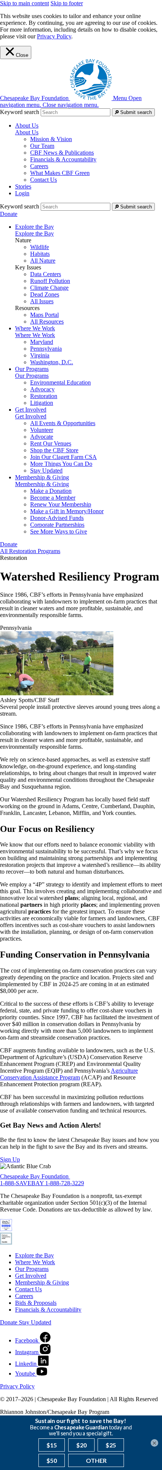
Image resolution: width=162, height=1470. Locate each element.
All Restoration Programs (30, 551)
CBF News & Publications (62, 152)
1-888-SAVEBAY (22, 1183)
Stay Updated (46, 470)
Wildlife (39, 247)
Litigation (41, 403)
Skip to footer (66, 3)
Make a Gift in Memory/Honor (67, 511)
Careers (39, 166)
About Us (26, 132)
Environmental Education (60, 382)
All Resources (47, 321)
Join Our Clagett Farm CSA (63, 457)
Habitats (40, 254)
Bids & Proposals (36, 1303)
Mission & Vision (51, 139)
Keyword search (19, 112)
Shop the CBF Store (54, 450)
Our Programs (32, 375)
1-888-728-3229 (64, 1183)
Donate (8, 214)
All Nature (42, 260)
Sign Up (10, 1159)
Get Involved (30, 416)
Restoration (43, 396)
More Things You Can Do (61, 464)
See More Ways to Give (58, 531)
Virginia (39, 355)
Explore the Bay (34, 233)
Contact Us (43, 179)
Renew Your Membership (60, 504)
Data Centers (45, 274)
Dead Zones (44, 294)
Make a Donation (51, 491)
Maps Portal (44, 315)
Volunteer (41, 430)
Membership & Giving (42, 484)
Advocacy (42, 389)
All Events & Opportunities (62, 423)
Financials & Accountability (63, 159)
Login (22, 193)
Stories (23, 186)
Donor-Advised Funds (57, 518)
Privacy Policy (54, 36)
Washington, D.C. (51, 362)
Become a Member (52, 497)
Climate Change (49, 287)
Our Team (42, 146)
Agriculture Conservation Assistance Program (69, 1074)
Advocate (41, 436)
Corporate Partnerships (57, 524)
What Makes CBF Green (60, 173)
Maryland (41, 342)
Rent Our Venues (50, 443)
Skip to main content (24, 3)
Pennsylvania (46, 348)
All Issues (41, 301)
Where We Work (35, 335)
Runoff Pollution (50, 281)
